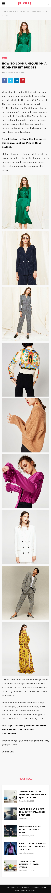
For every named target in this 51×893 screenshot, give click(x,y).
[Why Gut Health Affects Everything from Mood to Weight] (10, 848)
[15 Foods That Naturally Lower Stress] (10, 865)
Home (4, 11)
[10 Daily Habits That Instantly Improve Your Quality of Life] (10, 796)
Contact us (14, 887)
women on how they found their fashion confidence (24, 729)
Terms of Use (35, 887)
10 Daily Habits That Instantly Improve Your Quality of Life (33, 794)
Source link (7, 751)
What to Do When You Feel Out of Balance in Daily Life (32, 812)
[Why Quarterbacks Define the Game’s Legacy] (10, 831)
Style (10, 11)
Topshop (15, 108)
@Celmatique (25, 740)
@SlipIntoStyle (41, 740)
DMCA (43, 887)
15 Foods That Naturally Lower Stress (29, 864)
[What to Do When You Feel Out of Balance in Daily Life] (10, 813)
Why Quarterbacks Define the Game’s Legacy (29, 829)
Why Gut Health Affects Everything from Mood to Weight (32, 847)
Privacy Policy (25, 887)
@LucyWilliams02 (10, 744)
